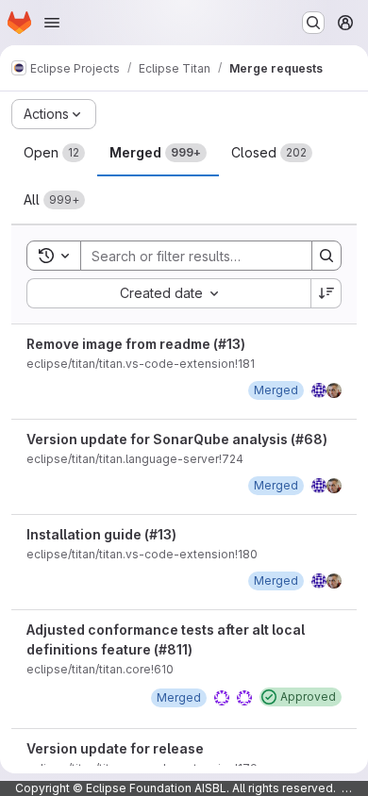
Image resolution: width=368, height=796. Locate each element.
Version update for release (115, 748)
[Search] (326, 255)
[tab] (54, 152)
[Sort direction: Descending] (326, 293)
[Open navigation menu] (52, 23)
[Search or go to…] (313, 22)
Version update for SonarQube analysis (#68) (176, 439)
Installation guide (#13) (101, 534)
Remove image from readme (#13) (135, 344)
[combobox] (168, 293)
